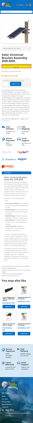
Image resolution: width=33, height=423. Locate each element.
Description (7, 173)
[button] (28, 21)
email (16, 276)
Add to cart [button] (9, 306)
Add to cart (15, 84)
